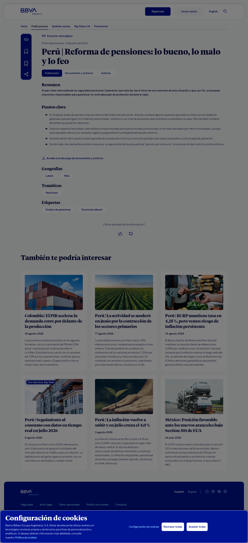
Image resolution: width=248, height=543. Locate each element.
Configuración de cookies (144, 526)
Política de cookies (26, 537)
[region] (124, 526)
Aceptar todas (197, 526)
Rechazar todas (172, 526)
